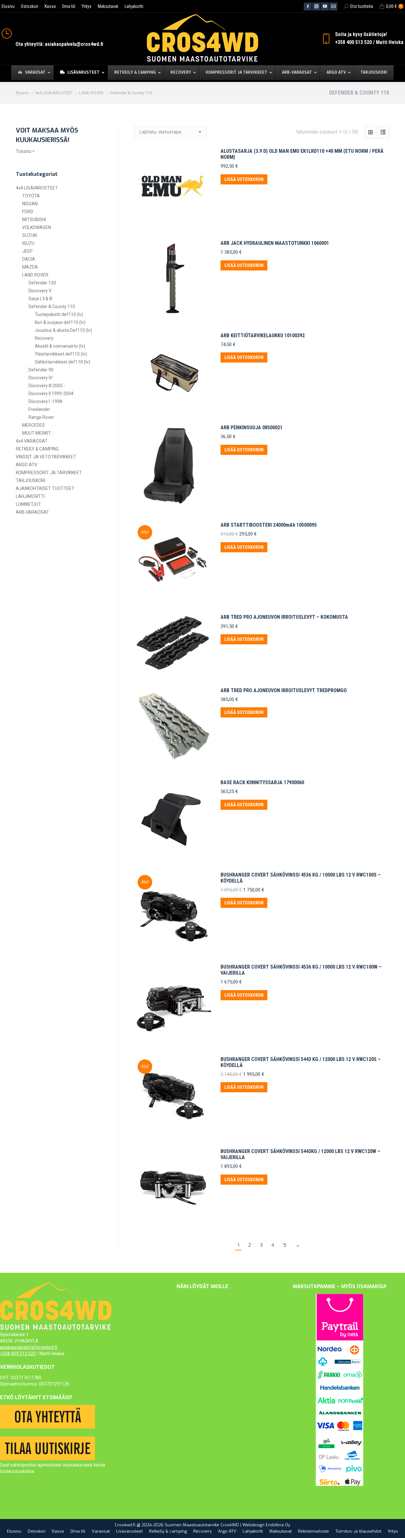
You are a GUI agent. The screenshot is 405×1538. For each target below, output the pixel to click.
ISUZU (28, 243)
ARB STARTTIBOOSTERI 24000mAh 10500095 (269, 525)
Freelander (39, 409)
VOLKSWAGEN (36, 227)
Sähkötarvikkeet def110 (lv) (62, 361)
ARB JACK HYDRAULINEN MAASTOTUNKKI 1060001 (275, 243)
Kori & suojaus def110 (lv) (60, 322)
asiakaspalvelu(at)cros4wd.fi (28, 1347)
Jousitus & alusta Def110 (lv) (63, 330)
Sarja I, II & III (40, 298)
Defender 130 (42, 282)
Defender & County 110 (51, 306)
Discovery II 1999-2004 (50, 393)
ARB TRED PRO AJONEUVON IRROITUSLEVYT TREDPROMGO (284, 690)
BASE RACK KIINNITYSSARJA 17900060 (262, 782)
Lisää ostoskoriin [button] (244, 179)
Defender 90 (40, 369)
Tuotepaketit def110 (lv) (59, 314)
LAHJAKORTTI (30, 496)
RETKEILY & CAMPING (37, 448)
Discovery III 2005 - (46, 385)
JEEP (27, 251)
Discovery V (40, 290)
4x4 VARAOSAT (31, 440)
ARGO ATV (26, 464)
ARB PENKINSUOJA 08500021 (252, 428)
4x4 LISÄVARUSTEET (37, 187)
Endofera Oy (278, 1525)
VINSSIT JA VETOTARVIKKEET (46, 456)
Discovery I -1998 (45, 401)
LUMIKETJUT (28, 504)
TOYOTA (31, 195)
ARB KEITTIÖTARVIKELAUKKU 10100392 (263, 335)
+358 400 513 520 (18, 1353)
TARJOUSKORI (30, 480)
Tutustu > (25, 151)
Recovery (44, 338)
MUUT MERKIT (36, 433)
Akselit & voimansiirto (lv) (60, 346)
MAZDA (30, 267)
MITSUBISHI (34, 219)
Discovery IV (40, 377)
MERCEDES (33, 425)
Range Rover (41, 417)
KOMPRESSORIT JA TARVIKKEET (49, 472)
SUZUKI (29, 235)
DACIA (28, 259)
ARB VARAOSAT (32, 512)
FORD (27, 211)
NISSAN (30, 203)
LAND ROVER (35, 274)
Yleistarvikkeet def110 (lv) (61, 354)
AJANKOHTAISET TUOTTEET (45, 488)
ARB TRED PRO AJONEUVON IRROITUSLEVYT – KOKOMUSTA (284, 617)
